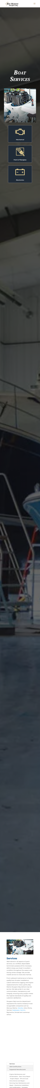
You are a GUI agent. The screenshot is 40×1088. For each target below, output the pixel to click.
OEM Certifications (15, 1066)
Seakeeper (16, 1010)
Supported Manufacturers (17, 1069)
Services (12, 1063)
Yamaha (20, 1008)
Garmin (22, 1010)
